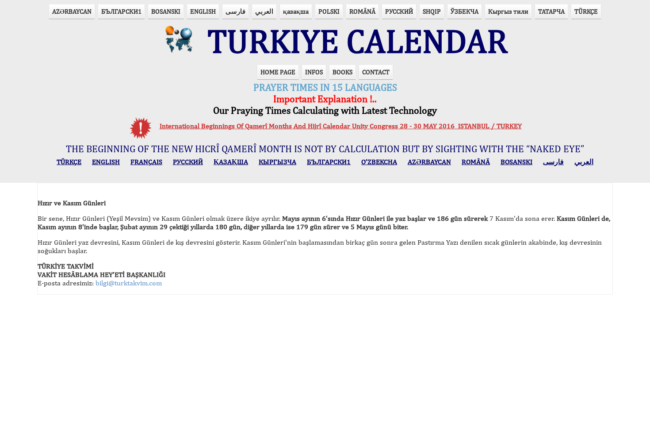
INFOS (314, 72)
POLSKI (329, 11)
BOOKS (342, 72)
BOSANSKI (165, 11)
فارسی (235, 11)
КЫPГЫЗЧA (277, 162)
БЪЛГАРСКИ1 (121, 11)
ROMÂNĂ (362, 11)
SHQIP (432, 11)
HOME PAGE (277, 72)
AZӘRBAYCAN (72, 11)
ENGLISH (203, 11)
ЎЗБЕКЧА (464, 11)
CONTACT (376, 72)
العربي (264, 11)
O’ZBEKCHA (379, 162)
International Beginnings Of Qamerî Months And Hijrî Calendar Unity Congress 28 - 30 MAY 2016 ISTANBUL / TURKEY (341, 126)
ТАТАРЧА (551, 11)
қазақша (296, 11)
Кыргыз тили (508, 11)
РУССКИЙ (399, 11)
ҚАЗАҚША (231, 162)
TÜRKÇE (586, 11)
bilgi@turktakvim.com (129, 283)
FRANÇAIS (146, 162)
